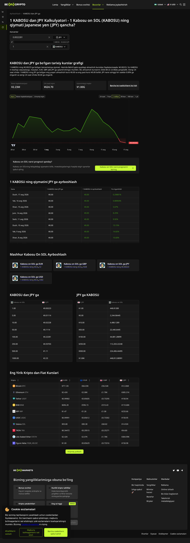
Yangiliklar (66, 4)
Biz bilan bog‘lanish (169, 494)
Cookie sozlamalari (178, 533)
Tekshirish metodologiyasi (167, 499)
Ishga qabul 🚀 (137, 490)
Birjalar (150, 501)
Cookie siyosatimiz (30, 524)
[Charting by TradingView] (13, 145)
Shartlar (144, 533)
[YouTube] (178, 470)
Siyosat (153, 533)
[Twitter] (173, 470)
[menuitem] (3, 11)
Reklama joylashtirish (117, 4)
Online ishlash (167, 489)
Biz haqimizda (138, 485)
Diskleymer (163, 533)
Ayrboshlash (15, 13)
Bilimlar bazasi (150, 490)
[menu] (3, 19)
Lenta (55, 4)
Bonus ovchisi (83, 4)
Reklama (165, 485)
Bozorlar (96, 4)
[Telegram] (182, 470)
